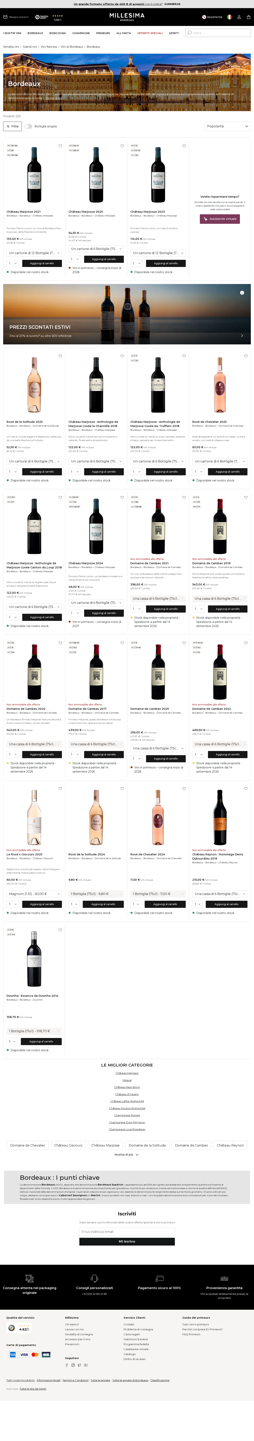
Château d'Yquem (127, 1094)
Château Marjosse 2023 (147, 211)
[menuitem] (12, 33)
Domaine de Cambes (169, 567)
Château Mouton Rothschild (127, 1108)
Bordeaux (12, 215)
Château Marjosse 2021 (23, 211)
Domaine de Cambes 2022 (211, 709)
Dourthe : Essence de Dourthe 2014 (32, 996)
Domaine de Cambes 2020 (26, 709)
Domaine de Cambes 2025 (149, 709)
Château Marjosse (43, 215)
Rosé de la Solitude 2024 (86, 854)
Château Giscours (43, 858)
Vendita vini (11, 47)
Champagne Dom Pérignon (127, 1122)
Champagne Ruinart (127, 1115)
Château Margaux (127, 1073)
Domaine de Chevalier (231, 425)
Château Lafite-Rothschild (127, 1101)
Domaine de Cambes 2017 (87, 709)
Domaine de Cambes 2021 (149, 563)
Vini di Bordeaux (72, 47)
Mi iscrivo (127, 1241)
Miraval (127, 1080)
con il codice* (118, 4)
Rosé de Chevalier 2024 (147, 854)
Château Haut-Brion (127, 1087)
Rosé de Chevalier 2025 (209, 422)
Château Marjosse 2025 (85, 211)
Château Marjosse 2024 (85, 563)
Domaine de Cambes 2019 (211, 563)
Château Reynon (228, 862)
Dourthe (37, 999)
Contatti (129, 1324)
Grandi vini (30, 47)
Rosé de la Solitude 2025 (25, 422)
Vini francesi (49, 47)
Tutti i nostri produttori (20, 1380)
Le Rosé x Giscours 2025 (24, 854)
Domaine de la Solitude (46, 425)
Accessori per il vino (77, 1339)
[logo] (127, 17)
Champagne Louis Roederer (127, 1129)
